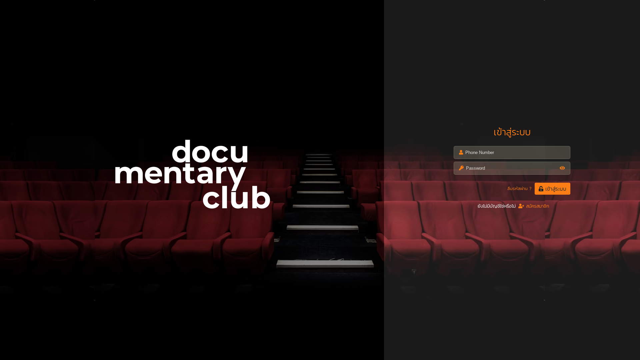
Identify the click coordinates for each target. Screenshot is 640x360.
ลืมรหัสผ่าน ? (519, 188)
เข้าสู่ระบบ (554, 189)
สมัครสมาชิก (536, 206)
